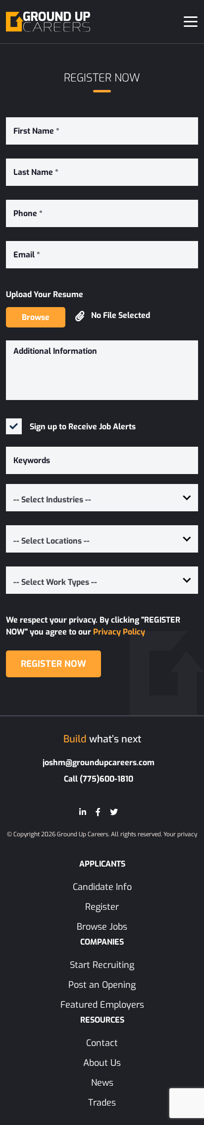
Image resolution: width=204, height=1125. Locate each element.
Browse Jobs (102, 927)
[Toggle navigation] (190, 21)
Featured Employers (102, 1005)
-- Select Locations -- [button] (51, 541)
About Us (102, 1063)
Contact (102, 1043)
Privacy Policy (119, 632)
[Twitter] (114, 812)
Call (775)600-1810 (98, 779)
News (102, 1083)
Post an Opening (102, 985)
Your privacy (180, 834)
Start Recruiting (102, 965)
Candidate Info (102, 887)
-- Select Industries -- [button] (52, 499)
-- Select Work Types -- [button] (55, 582)
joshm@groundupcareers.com (98, 762)
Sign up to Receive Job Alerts (83, 426)
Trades (102, 1103)
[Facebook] (98, 812)
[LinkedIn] (82, 812)
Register (102, 907)
